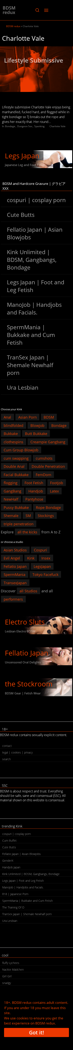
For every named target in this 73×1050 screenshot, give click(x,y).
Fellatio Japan (15, 566)
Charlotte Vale (57, 126)
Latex (54, 490)
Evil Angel (12, 558)
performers (13, 599)
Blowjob (37, 425)
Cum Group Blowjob (21, 450)
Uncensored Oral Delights (23, 662)
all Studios (28, 590)
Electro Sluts (25, 622)
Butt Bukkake (36, 433)
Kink (30, 558)
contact (7, 746)
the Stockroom (29, 684)
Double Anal (14, 466)
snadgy (6, 983)
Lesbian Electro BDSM (20, 631)
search (6, 759)
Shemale (11, 515)
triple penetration (18, 523)
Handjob (35, 490)
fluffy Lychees (10, 963)
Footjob (56, 482)
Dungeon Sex (24, 126)
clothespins (13, 441)
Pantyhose (34, 499)
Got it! (36, 1032)
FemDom (43, 474)
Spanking (39, 126)
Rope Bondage (48, 507)
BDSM (49, 417)
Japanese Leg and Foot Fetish (25, 165)
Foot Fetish (34, 482)
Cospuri (40, 549)
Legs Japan (22, 155)
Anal (7, 417)
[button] (37, 10)
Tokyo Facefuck (45, 574)
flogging (10, 482)
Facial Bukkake (16, 474)
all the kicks (27, 532)
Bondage (10, 126)
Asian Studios (15, 549)
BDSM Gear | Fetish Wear (23, 693)
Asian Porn (27, 417)
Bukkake (11, 433)
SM (28, 515)
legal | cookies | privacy (17, 752)
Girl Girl (7, 976)
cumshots (44, 458)
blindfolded (13, 425)
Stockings (46, 515)
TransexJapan (15, 582)
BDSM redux (9, 9)
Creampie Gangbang (47, 441)
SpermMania (14, 574)
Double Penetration (48, 466)
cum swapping (16, 458)
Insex (45, 558)
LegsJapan (42, 566)
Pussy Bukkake (16, 507)
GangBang (12, 490)
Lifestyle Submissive (33, 60)
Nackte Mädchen (13, 969)
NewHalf (11, 499)
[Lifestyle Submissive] (36, 69)
